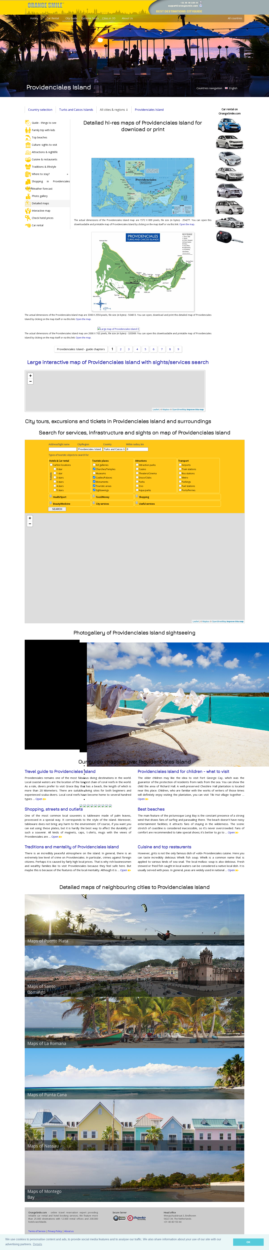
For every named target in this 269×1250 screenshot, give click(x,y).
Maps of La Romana (46, 1043)
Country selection (40, 110)
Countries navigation (209, 88)
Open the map (186, 224)
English (232, 88)
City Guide (71, 18)
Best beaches (151, 809)
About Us (127, 18)
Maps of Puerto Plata (47, 941)
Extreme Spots (90, 18)
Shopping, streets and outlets (54, 809)
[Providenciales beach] (84, 806)
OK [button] (248, 1242)
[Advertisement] (142, 144)
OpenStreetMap (179, 409)
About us (69, 1231)
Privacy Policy (55, 1231)
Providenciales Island (149, 110)
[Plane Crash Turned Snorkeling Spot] (103, 806)
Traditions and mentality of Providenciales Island (72, 846)
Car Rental (53, 18)
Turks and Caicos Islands (76, 110)
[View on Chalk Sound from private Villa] (81, 806)
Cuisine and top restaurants (164, 846)
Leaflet (156, 409)
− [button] (30, 381)
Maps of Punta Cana (47, 1095)
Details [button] (37, 1244)
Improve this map (195, 409)
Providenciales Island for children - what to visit (183, 771)
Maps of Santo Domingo (41, 989)
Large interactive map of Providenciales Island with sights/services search (118, 362)
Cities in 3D (108, 18)
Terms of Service (37, 1231)
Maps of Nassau (43, 1146)
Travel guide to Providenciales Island (60, 771)
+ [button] (30, 375)
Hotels (34, 18)
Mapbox (166, 409)
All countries (235, 18)
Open (39, 799)
